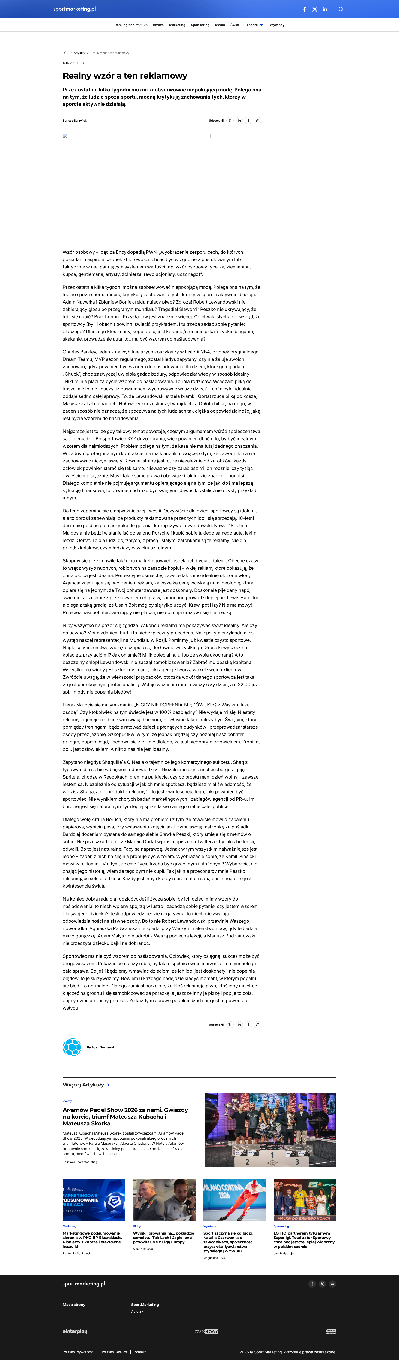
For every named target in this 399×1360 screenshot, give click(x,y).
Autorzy (137, 1311)
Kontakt (140, 1352)
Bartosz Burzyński (75, 120)
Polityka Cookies (114, 1352)
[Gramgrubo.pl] (331, 1331)
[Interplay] (75, 1331)
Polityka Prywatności (78, 1352)
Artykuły (79, 53)
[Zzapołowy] (206, 1331)
